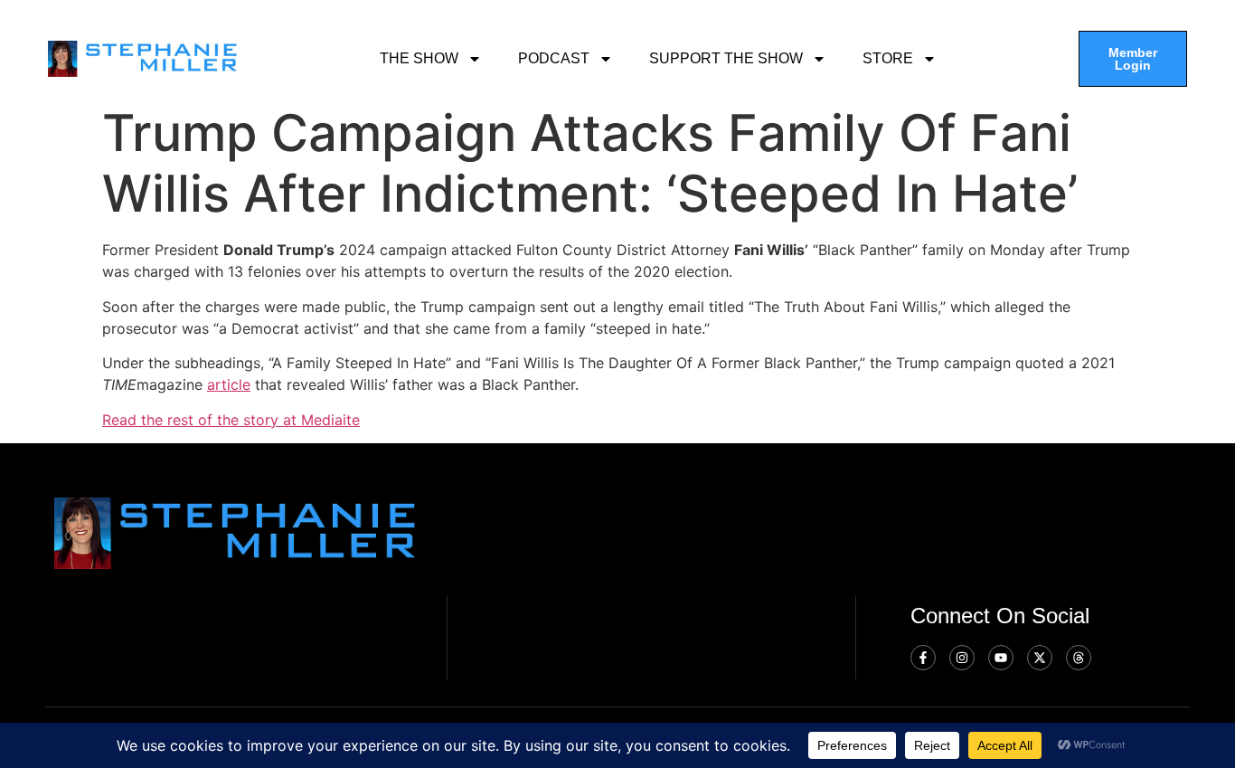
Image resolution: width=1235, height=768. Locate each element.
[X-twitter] (1039, 657)
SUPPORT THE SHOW (726, 58)
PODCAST (553, 58)
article (228, 384)
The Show (419, 58)
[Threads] (1078, 657)
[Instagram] (962, 657)
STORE (888, 58)
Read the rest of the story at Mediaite (231, 420)
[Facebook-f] (923, 657)
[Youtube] (1000, 657)
